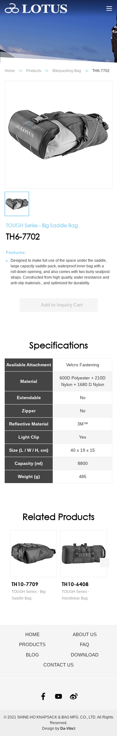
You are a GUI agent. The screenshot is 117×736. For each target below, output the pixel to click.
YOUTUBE (58, 696)
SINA (74, 696)
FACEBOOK (43, 696)
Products (33, 71)
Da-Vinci (67, 728)
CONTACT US (58, 664)
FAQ (84, 644)
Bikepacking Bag (66, 71)
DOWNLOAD (85, 654)
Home (10, 71)
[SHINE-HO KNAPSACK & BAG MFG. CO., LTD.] (36, 8)
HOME (32, 634)
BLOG (32, 654)
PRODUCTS (32, 644)
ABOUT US (85, 634)
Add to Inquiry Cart (62, 304)
